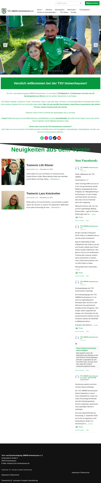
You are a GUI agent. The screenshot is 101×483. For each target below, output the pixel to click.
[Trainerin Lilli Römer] (12, 172)
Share (87, 220)
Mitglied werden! (92, 3)
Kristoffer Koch (33, 169)
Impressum (5, 475)
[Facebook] (50, 138)
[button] (42, 9)
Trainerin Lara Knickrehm (43, 193)
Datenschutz (14, 475)
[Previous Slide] (5, 45)
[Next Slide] (96, 45)
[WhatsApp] (42, 138)
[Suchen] (81, 3)
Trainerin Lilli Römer (39, 165)
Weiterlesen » (55, 179)
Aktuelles (49, 10)
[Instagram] (46, 138)
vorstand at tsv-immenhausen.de (18, 463)
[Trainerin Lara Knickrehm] (12, 200)
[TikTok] (55, 138)
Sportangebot (59, 10)
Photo (81, 217)
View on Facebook (79, 220)
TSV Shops (64, 12)
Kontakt (73, 12)
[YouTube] (59, 138)
